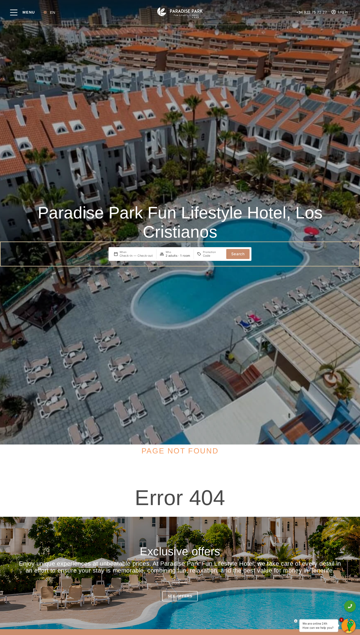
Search (238, 254)
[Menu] (13, 12)
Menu (28, 12)
